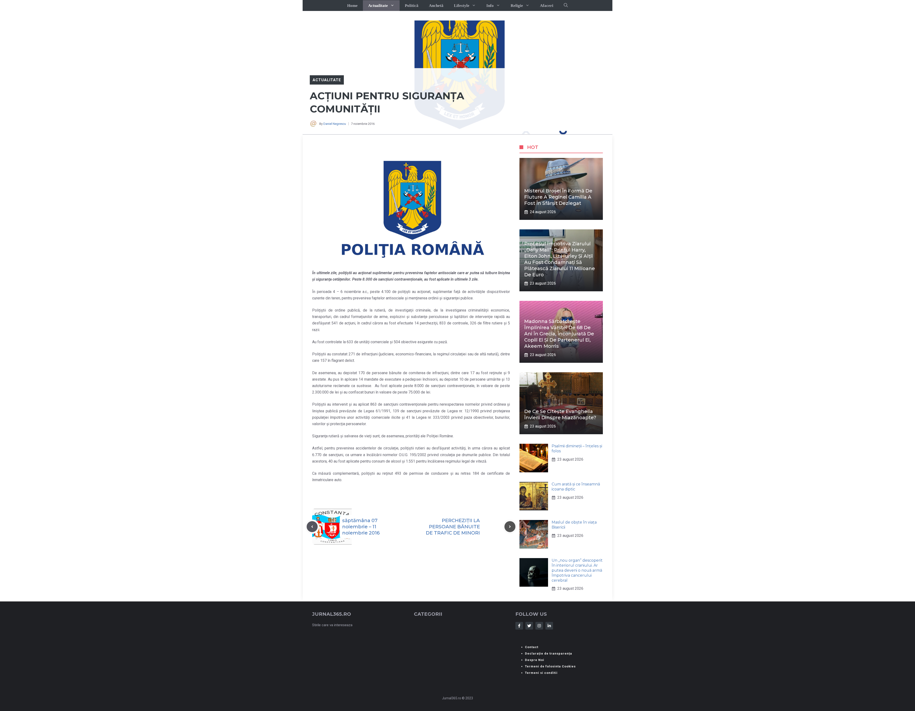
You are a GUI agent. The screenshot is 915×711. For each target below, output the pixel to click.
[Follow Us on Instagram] (539, 626)
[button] (566, 5)
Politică (411, 5)
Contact (531, 647)
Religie (517, 5)
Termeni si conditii (541, 673)
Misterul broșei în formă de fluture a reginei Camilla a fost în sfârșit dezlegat (558, 197)
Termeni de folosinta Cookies (550, 666)
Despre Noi (534, 660)
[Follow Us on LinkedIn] (549, 626)
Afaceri (546, 5)
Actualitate (378, 5)
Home (352, 5)
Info (490, 5)
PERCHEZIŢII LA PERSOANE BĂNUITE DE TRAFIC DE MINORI (453, 527)
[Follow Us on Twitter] (529, 626)
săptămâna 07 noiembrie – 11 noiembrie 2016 (361, 527)
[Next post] (510, 526)
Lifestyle (461, 5)
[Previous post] (312, 526)
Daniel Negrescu (334, 124)
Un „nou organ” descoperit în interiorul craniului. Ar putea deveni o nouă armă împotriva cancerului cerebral (577, 570)
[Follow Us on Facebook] (519, 626)
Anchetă (436, 5)
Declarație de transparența (548, 653)
